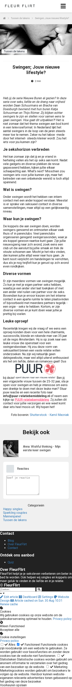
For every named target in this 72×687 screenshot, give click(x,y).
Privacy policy (62, 619)
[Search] (39, 589)
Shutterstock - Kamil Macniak (49, 415)
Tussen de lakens (15, 520)
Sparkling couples (15, 513)
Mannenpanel (12, 516)
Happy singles (12, 509)
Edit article (11, 597)
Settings (47, 597)
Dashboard (30, 597)
